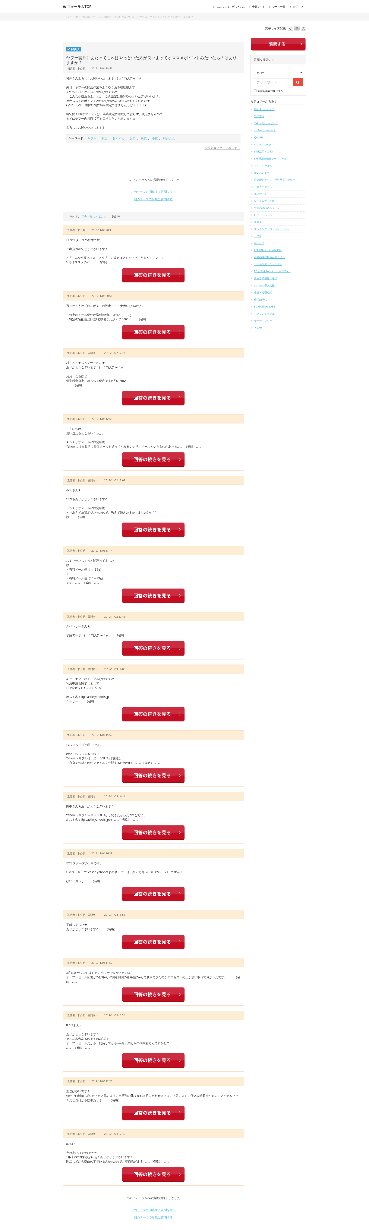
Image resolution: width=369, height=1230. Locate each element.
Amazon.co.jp (262, 144)
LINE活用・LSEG (263, 151)
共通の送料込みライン (267, 208)
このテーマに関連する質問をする (153, 192)
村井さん (169, 138)
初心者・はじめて (264, 109)
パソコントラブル (264, 313)
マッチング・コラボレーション (272, 229)
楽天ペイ (259, 243)
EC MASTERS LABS (264, 306)
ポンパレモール (263, 172)
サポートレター (263, 320)
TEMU (257, 236)
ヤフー (91, 138)
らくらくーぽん (263, 165)
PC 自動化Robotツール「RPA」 (272, 271)
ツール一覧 (278, 6)
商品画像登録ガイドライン (269, 257)
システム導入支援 (264, 285)
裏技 (144, 138)
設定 (133, 138)
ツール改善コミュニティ (268, 264)
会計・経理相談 (263, 292)
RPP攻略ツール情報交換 (268, 250)
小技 (155, 138)
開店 (104, 138)
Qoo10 (258, 137)
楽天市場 (259, 116)
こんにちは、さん (231, 6)
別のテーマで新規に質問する (153, 199)
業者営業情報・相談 (265, 278)
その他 (258, 327)
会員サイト (258, 6)
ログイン (298, 6)
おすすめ (118, 138)
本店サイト (260, 194)
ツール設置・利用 (264, 201)
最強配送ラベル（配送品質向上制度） (276, 180)
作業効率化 (260, 299)
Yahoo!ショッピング (94, 216)
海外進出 (259, 222)
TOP (68, 17)
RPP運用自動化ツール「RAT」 (271, 158)
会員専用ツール (263, 187)
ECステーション (263, 215)
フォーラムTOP (79, 6)
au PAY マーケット (265, 130)
